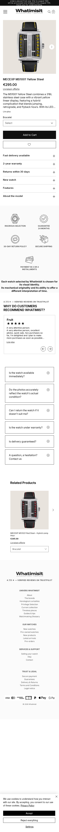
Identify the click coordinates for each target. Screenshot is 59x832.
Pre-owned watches (29, 632)
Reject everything (29, 820)
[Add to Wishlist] (29, 144)
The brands (30, 598)
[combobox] (29, 549)
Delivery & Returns (29, 682)
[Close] (54, 798)
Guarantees (29, 679)
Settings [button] (29, 826)
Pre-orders (29, 641)
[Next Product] (53, 510)
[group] (29, 521)
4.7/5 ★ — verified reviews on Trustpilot (26, 302)
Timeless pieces (29, 610)
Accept (29, 813)
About (29, 595)
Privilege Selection (29, 604)
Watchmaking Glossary (29, 616)
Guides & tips (29, 613)
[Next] (50, 348)
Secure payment (29, 676)
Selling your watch (29, 654)
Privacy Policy (27, 805)
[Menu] (5, 12)
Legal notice (29, 688)
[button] (53, 12)
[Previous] (43, 348)
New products (29, 635)
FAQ (29, 657)
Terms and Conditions (29, 685)
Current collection (30, 607)
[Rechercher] (49, 11)
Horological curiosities (29, 601)
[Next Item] (51, 46)
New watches (29, 629)
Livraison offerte (17, 542)
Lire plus (7, 111)
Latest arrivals (29, 638)
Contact (29, 660)
